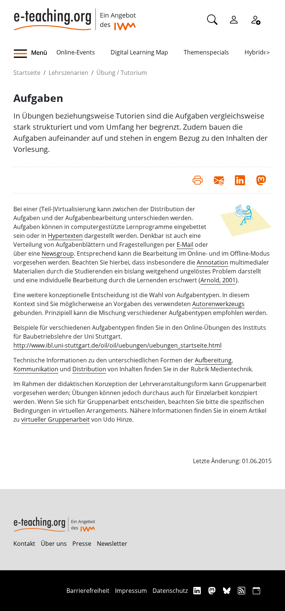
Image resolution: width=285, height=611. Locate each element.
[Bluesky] (227, 590)
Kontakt (24, 543)
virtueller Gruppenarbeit (55, 419)
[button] (34, 53)
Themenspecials (206, 52)
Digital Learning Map (139, 52)
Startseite (26, 73)
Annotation (212, 262)
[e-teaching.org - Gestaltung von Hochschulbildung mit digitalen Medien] (74, 15)
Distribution (89, 369)
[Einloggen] (234, 19)
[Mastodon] (212, 590)
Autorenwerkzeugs (218, 304)
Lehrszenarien (68, 73)
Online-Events (75, 52)
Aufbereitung (213, 360)
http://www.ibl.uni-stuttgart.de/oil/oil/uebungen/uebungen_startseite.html (117, 345)
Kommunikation (35, 369)
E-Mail (185, 244)
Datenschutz (170, 591)
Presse (81, 543)
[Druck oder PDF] (197, 180)
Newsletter (112, 543)
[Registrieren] (255, 19)
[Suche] (212, 19)
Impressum (131, 591)
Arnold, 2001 (218, 280)
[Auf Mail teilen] (218, 180)
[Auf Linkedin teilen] (239, 180)
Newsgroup (58, 253)
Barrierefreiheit (87, 591)
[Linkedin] (198, 590)
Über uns (54, 543)
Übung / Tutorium (121, 73)
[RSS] (242, 590)
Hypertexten (65, 236)
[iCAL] (256, 590)
